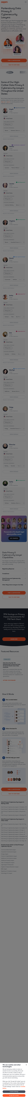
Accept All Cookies (14, 1095)
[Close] (26, 1064)
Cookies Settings (14, 1091)
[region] (14, 1080)
